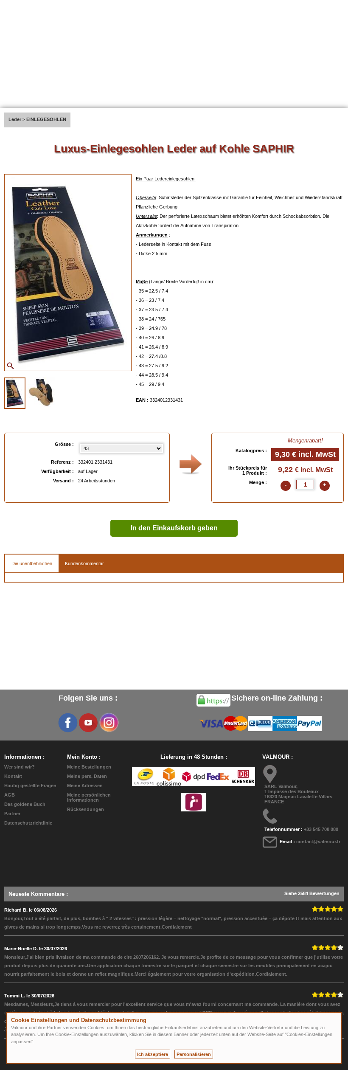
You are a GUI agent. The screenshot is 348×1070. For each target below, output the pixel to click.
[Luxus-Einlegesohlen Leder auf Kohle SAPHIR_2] (41, 392)
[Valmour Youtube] (88, 722)
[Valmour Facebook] (68, 722)
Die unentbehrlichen (31, 563)
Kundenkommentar (84, 563)
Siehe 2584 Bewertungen (312, 893)
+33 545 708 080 (321, 829)
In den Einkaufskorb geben (174, 528)
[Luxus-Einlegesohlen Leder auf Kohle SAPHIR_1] (14, 393)
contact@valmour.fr (318, 841)
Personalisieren (194, 1054)
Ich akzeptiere (152, 1054)
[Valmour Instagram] (108, 722)
